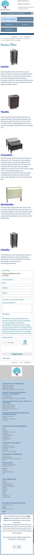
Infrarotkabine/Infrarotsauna (9, 432)
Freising (4, 493)
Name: (4, 283)
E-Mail (19, 7)
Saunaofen (4, 444)
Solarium (4, 440)
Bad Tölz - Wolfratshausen (8, 486)
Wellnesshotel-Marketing (8, 472)
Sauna (3, 428)
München (4, 481)
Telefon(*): (5, 288)
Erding (3, 491)
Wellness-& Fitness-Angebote (9, 406)
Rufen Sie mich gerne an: (23, 0)
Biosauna (4, 429)
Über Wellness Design (7, 504)
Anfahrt (32, 7)
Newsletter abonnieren (23, 9)
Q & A (3, 473)
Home (3, 513)
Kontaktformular (25, 7)
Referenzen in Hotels (7, 457)
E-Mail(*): (5, 293)
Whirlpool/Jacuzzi (6, 436)
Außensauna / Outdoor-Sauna (9, 419)
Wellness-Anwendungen (8, 387)
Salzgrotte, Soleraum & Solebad (9, 408)
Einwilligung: (6, 314)
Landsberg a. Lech (6, 497)
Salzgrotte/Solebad (6, 438)
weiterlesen (27, 37)
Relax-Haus (5, 420)
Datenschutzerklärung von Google (12, 531)
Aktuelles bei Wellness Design (9, 464)
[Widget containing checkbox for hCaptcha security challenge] (15, 342)
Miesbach (4, 487)
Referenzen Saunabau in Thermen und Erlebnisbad (14, 398)
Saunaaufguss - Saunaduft (8, 447)
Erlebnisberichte (6, 456)
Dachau (4, 494)
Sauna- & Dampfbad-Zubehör (9, 451)
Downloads (5, 470)
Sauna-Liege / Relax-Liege (8, 446)
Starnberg (4, 482)
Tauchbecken (5, 437)
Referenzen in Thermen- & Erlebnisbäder (11, 458)
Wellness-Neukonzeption (8, 385)
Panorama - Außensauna (8, 416)
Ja (14, 547)
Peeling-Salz (5, 450)
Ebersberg (4, 490)
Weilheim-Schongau (7, 483)
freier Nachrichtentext (8, 303)
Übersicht (14, 37)
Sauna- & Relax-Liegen (7, 397)
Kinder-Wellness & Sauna (8, 388)
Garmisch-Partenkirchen (8, 485)
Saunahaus (4, 417)
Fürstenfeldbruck (6, 495)
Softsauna (4, 430)
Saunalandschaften (6, 395)
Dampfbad (4, 433)
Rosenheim (4, 489)
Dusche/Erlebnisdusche (7, 434)
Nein (19, 547)
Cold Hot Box (5, 410)
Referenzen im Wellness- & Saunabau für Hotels (13, 389)
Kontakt (4, 507)
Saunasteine (5, 448)
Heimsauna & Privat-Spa (8, 404)
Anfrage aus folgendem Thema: (11, 273)
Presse (3, 460)
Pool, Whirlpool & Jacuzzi (8, 407)
